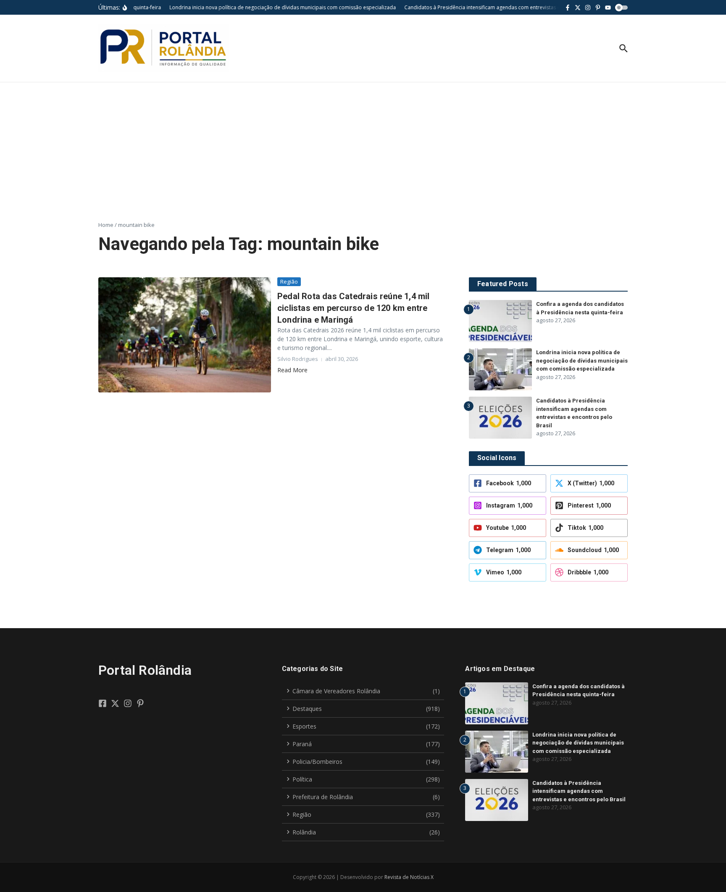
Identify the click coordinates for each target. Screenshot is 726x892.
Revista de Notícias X (409, 877)
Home (105, 225)
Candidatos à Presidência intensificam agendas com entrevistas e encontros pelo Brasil (579, 791)
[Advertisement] (363, 145)
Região (289, 281)
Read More (292, 370)
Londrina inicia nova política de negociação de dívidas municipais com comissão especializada (582, 360)
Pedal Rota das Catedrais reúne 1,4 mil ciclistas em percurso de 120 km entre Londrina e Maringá (353, 308)
